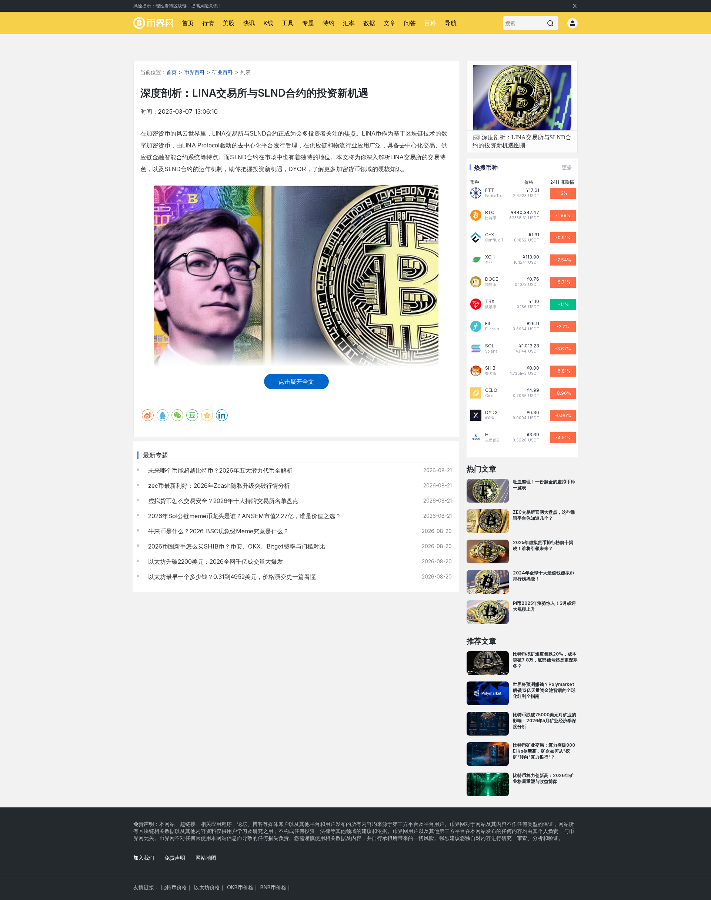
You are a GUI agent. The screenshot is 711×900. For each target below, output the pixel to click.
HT (488, 434)
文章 (389, 23)
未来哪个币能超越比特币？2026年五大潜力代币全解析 (219, 470)
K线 (268, 23)
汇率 (349, 23)
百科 (430, 23)
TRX (489, 301)
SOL (489, 346)
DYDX (491, 412)
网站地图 (206, 857)
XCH (490, 257)
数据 (369, 23)
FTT (489, 190)
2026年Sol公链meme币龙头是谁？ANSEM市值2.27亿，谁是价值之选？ (243, 516)
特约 (328, 23)
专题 (308, 23)
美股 (228, 23)
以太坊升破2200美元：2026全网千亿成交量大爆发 (214, 561)
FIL (488, 323)
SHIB (490, 368)
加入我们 (143, 857)
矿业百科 (222, 72)
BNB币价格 (273, 887)
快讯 (249, 23)
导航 (451, 23)
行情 (208, 23)
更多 (567, 167)
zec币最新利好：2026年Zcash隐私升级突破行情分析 (218, 485)
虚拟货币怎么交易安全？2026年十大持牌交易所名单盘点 (222, 500)
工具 (288, 23)
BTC (489, 212)
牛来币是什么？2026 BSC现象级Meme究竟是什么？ (217, 531)
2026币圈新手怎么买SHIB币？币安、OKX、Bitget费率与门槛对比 (235, 546)
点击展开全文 (296, 381)
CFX (489, 234)
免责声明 (174, 857)
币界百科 (194, 72)
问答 (410, 23)
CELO (491, 390)
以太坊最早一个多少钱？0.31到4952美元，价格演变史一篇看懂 (231, 576)
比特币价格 (174, 887)
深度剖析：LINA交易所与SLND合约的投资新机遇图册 (522, 141)
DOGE (491, 279)
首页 (188, 23)
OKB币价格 (240, 887)
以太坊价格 (207, 887)
